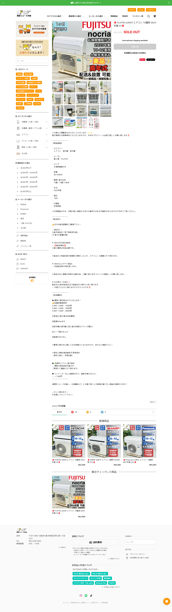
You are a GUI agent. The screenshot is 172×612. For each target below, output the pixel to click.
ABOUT (132, 10)
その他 (24, 154)
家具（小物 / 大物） (30, 147)
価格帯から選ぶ (75, 16)
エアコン (25, 135)
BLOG (141, 10)
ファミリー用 (137, 16)
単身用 (125, 16)
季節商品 (114, 16)
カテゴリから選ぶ (54, 16)
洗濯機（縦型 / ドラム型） (32, 128)
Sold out (135, 47)
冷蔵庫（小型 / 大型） (31, 122)
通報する (152, 402)
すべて (59, 412)
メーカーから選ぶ (96, 16)
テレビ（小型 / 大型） (31, 141)
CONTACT (151, 10)
